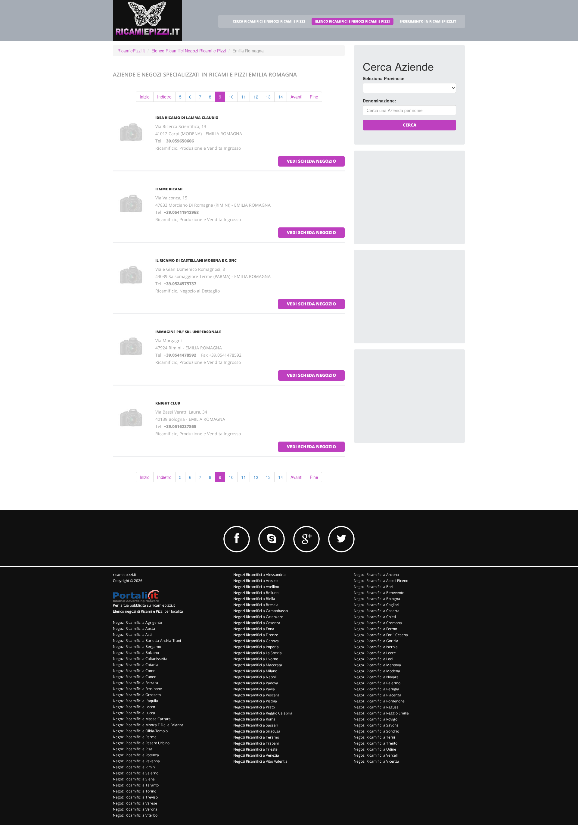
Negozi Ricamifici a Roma (254, 719)
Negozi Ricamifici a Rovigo (375, 719)
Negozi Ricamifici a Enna (253, 628)
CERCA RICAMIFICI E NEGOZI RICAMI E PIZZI (269, 21)
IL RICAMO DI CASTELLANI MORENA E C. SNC (196, 260)
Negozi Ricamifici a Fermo (375, 628)
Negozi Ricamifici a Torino (134, 791)
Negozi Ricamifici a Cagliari (376, 604)
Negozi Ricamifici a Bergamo (137, 646)
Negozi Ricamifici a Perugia (376, 689)
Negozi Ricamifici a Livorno (255, 658)
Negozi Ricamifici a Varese (135, 803)
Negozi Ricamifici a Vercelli (376, 755)
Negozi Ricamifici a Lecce (375, 652)
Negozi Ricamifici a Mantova (377, 664)
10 (231, 97)
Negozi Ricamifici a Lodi (373, 658)
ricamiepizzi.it (124, 574)
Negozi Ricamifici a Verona (135, 809)
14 (280, 97)
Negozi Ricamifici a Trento (375, 743)
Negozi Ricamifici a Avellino (256, 586)
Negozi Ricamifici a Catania (135, 664)
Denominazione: (379, 101)
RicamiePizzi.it (131, 51)
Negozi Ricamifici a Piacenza (377, 695)
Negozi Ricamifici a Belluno (255, 592)
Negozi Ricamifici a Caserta (376, 610)
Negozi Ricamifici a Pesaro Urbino (141, 742)
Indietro (164, 97)
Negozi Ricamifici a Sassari (255, 725)
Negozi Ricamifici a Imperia (256, 646)
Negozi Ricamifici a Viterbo (135, 815)
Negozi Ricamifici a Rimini (134, 767)
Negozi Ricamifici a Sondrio (376, 731)
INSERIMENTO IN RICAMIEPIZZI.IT (428, 21)
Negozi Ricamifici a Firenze (255, 634)
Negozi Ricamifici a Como (134, 670)
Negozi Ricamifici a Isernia (376, 646)
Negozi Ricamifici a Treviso (135, 797)
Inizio (145, 97)
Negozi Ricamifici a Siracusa (256, 731)
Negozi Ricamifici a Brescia (255, 604)
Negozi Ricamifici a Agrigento (137, 622)
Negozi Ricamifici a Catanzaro (258, 616)
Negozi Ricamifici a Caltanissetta (140, 658)
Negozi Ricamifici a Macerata (257, 664)
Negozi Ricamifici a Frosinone (137, 688)
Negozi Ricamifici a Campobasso (260, 610)
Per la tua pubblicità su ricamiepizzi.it (144, 605)
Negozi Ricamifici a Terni (374, 737)
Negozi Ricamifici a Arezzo (255, 580)
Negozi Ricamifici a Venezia (256, 755)
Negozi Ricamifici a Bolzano (136, 652)
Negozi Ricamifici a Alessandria (259, 574)
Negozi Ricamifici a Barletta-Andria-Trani (147, 640)
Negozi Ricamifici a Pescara (256, 695)
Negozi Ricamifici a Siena (134, 779)
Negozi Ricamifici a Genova (256, 640)
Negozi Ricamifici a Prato (254, 707)
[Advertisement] (408, 197)
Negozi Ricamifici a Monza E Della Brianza (148, 724)
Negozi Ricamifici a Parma (135, 736)
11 (243, 97)
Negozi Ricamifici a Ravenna (136, 761)
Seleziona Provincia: (384, 78)
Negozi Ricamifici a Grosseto (137, 694)
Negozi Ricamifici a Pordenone (379, 701)
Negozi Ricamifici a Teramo (256, 737)
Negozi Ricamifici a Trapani (256, 743)
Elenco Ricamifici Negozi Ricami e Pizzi (188, 51)
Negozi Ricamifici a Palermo (377, 683)
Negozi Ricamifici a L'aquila (135, 700)
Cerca (409, 125)
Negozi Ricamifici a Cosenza (256, 622)
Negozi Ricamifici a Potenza (136, 755)
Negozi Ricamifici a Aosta (134, 628)
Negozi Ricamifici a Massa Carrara (142, 718)
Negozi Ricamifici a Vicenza (376, 761)
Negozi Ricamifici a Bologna (377, 598)
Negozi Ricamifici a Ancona (376, 574)
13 (268, 97)
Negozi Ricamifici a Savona (376, 725)
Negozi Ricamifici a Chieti (375, 616)
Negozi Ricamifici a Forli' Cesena (381, 634)
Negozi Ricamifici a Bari (373, 586)
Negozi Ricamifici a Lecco (134, 706)
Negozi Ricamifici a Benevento (379, 592)
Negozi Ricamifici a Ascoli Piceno (381, 580)
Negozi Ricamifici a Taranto (136, 785)
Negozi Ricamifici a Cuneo (134, 676)
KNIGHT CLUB (167, 403)
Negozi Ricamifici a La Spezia (257, 652)
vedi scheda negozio (311, 161)
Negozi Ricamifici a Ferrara (135, 682)
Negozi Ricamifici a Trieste (255, 749)
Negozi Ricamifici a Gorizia (376, 640)
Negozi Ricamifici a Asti (132, 634)
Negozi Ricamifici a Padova (255, 683)
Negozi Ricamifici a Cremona (378, 622)
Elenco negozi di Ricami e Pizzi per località (148, 611)
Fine (314, 97)
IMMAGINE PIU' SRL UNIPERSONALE (188, 331)
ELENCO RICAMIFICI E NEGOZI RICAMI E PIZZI (352, 21)
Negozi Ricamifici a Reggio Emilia (381, 713)
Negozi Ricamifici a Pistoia (255, 701)
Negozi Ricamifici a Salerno (135, 773)
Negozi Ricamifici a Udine (375, 749)
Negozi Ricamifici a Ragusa (376, 707)
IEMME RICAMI (168, 189)
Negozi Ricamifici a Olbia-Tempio (140, 730)
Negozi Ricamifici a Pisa (132, 749)
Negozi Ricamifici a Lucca (134, 712)
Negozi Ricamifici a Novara (376, 677)
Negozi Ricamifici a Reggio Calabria (262, 713)
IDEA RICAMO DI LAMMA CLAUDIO (187, 117)
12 (255, 97)
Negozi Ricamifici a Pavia (254, 689)
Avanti (296, 97)
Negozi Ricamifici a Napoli (255, 677)
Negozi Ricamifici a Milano (255, 670)
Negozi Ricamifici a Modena (377, 670)
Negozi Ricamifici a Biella (254, 598)
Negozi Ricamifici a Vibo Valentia (260, 761)
